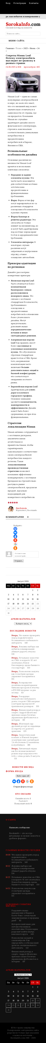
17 (8, 603)
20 (23, 603)
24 (38, 48)
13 (23, 599)
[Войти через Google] (15, 544)
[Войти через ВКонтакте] (15, 532)
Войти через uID (23, 776)
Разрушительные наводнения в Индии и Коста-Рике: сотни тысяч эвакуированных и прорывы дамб (25, 915)
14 (28, 599)
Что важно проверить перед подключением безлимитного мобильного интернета (26, 639)
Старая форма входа (23, 786)
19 (18, 603)
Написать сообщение (19, 827)
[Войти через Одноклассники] (15, 548)
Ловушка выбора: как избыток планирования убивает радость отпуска (25, 650)
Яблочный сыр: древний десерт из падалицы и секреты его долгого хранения (26, 727)
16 (38, 599)
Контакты (33, 3)
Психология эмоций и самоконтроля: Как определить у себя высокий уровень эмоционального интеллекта (25, 943)
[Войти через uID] (15, 529)
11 (13, 599)
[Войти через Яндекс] (15, 540)
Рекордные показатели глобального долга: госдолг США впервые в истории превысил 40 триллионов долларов (26, 701)
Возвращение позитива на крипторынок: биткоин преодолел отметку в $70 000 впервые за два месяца (25, 687)
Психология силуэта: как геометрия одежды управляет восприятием (25, 675)
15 (33, 599)
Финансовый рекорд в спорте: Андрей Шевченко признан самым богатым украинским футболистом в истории (26, 715)
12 (18, 599)
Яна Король (21, 508)
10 (8, 599)
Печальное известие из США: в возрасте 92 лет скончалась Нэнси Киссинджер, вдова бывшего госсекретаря (26, 663)
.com (23, 24)
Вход (8, 3)
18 (13, 603)
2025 (26, 48)
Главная (10, 48)
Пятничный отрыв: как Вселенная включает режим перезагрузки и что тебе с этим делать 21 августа (26, 753)
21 (28, 603)
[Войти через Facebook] (15, 536)
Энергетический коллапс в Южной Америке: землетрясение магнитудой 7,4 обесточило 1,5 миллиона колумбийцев (25, 740)
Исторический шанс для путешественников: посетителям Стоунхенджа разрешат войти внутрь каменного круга (25, 929)
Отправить (18, 561)
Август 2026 (23, 581)
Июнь (32, 48)
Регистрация (19, 3)
